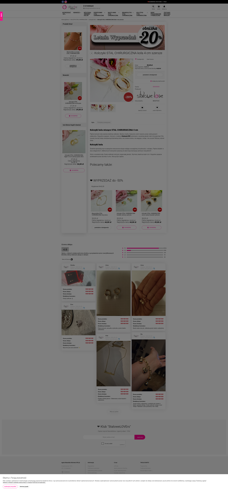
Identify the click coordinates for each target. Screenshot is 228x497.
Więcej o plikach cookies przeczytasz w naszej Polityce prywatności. (24, 482)
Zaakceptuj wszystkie (10, 486)
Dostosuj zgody (24, 486)
